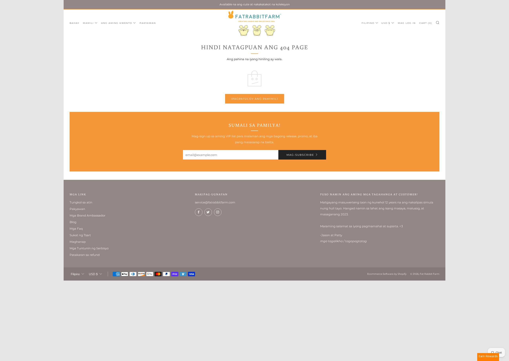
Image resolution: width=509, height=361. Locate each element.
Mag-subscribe (300, 154)
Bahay (74, 23)
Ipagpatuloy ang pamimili (254, 98)
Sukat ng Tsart (80, 235)
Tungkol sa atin (81, 202)
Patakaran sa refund (85, 255)
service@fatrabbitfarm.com (215, 202)
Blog (73, 222)
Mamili (88, 23)
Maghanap (78, 242)
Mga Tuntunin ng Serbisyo (89, 248)
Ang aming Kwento (116, 23)
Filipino (368, 23)
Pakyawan (148, 23)
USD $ (385, 23)
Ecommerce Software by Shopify (387, 273)
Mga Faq (76, 228)
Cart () (425, 23)
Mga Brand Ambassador (87, 215)
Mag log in (407, 23)
